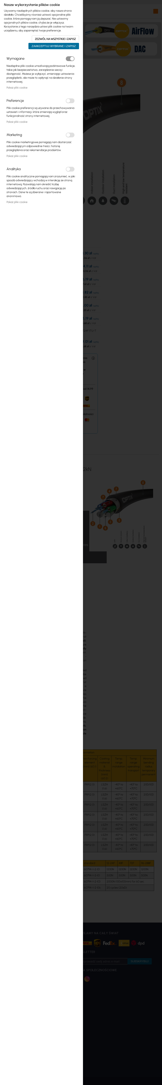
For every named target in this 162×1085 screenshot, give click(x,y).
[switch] (70, 58)
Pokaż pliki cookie (17, 87)
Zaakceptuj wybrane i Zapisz (54, 46)
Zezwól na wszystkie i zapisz (55, 39)
